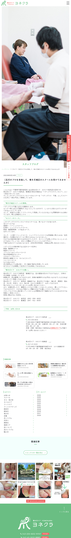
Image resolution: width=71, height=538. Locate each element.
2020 (39, 407)
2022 (39, 403)
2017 (39, 413)
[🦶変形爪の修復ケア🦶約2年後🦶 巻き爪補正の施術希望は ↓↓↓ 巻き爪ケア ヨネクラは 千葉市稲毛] (26, 489)
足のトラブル (8, 429)
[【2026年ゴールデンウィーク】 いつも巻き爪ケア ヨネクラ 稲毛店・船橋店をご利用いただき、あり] (44, 471)
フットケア (8, 404)
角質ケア (7, 425)
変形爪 (6, 411)
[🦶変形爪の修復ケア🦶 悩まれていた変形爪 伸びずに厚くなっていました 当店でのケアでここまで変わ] (8, 471)
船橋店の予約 (69, 155)
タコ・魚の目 (8, 400)
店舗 (5, 416)
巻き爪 (6, 413)
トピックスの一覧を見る (34, 453)
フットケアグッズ (10, 407)
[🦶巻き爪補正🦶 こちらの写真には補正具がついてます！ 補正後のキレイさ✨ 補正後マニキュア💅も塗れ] (44, 489)
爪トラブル (8, 418)
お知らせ (7, 395)
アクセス (45, 533)
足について (8, 427)
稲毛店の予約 (69, 143)
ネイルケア (8, 402)
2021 (39, 405)
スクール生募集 (69, 172)
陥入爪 (6, 432)
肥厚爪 (6, 423)
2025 (39, 397)
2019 (39, 409)
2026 (39, 395)
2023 (39, 401)
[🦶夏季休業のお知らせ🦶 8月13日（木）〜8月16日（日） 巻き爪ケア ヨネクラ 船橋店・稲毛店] (26, 471)
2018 (39, 411)
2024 (39, 399)
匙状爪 (6, 409)
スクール (7, 397)
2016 (39, 415)
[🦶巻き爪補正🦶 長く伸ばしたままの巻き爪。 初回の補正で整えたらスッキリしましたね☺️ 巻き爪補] (8, 489)
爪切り (6, 420)
